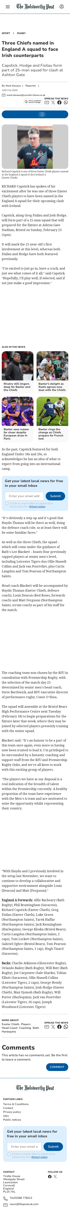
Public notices (12, 1120)
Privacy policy (12, 1112)
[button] (7, 6)
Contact (8, 1108)
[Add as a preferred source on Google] (33, 101)
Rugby (21, 33)
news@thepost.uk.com (24, 1204)
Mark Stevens (13, 85)
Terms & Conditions (16, 1104)
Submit (55, 496)
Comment (57, 1067)
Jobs (6, 1116)
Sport (6, 33)
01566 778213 (23, 1198)
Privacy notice (37, 506)
